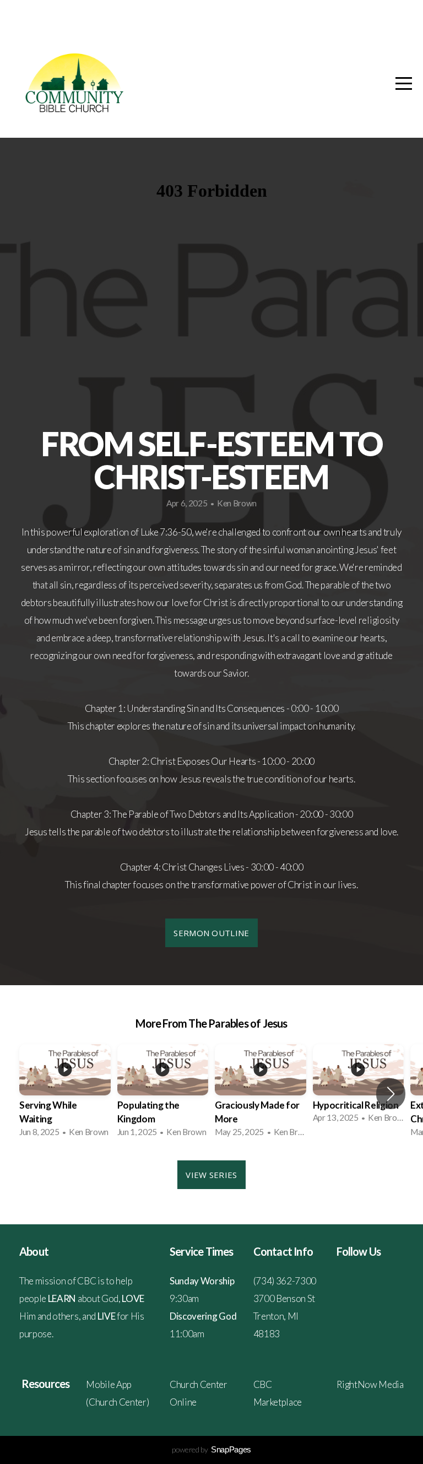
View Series (211, 1174)
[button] (390, 1094)
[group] (65, 1094)
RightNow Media (370, 1384)
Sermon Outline (211, 932)
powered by (211, 1449)
